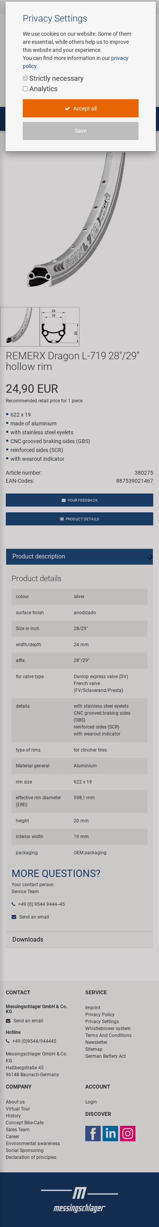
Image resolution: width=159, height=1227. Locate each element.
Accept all (84, 108)
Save (80, 131)
